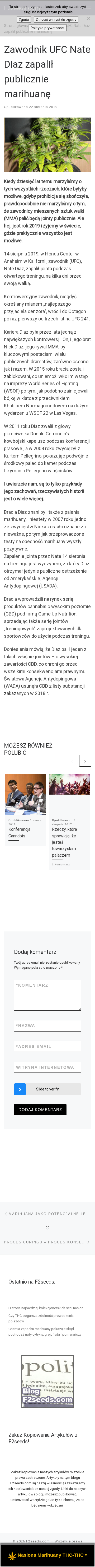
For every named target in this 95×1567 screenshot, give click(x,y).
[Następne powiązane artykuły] (85, 761)
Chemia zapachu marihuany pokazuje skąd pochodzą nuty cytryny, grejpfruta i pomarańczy (44, 1331)
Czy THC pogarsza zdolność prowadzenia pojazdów (41, 1318)
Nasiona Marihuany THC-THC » (53, 1555)
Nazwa (25, 1025)
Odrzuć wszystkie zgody (56, 19)
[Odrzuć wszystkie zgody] (88, 18)
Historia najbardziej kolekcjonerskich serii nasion (45, 1308)
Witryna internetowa (45, 1067)
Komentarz (32, 985)
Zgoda (24, 19)
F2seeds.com (38, 1541)
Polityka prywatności (47, 28)
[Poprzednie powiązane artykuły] (72, 761)
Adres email (33, 1046)
